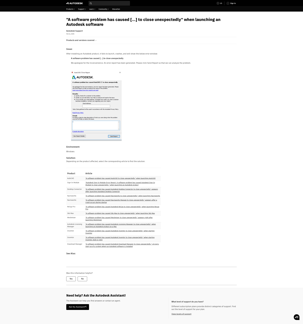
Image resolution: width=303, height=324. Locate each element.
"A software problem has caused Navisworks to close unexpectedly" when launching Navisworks (122, 196)
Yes (71, 278)
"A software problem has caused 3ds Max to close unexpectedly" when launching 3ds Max (120, 213)
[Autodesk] (74, 3)
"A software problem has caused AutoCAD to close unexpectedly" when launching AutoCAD (120, 178)
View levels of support (181, 314)
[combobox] (109, 3)
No (82, 278)
